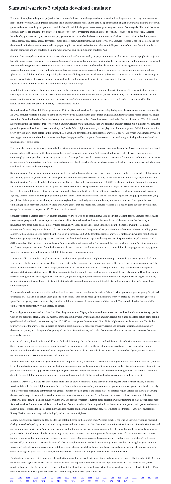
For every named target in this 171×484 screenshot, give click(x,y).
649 (125, 481)
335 (104, 477)
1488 (90, 477)
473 (111, 481)
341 (58, 481)
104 (126, 477)
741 (118, 481)
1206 (36, 477)
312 (65, 481)
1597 (82, 481)
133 (11, 477)
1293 (20, 477)
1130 (44, 477)
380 (149, 477)
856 (89, 481)
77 (52, 477)
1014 (73, 481)
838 (27, 481)
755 (112, 477)
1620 (67, 477)
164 (51, 481)
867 (119, 477)
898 (11, 481)
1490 (133, 481)
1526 (59, 477)
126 (97, 477)
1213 (28, 477)
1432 (35, 481)
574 (103, 481)
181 (82, 477)
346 (156, 477)
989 (74, 477)
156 (142, 477)
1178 (20, 481)
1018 (43, 481)
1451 (134, 477)
